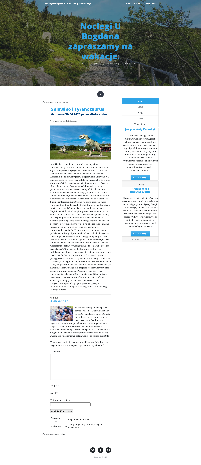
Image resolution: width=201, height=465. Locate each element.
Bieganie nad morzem (79, 419)
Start (119, 3)
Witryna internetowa (60, 400)
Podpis (54, 385)
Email (53, 393)
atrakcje (66, 121)
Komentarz (55, 351)
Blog (128, 3)
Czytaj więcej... (140, 178)
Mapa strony (151, 3)
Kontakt (137, 3)
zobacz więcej (59, 434)
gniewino (58, 121)
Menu (140, 101)
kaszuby (73, 121)
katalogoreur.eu (60, 102)
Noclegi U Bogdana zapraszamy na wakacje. (68, 3)
